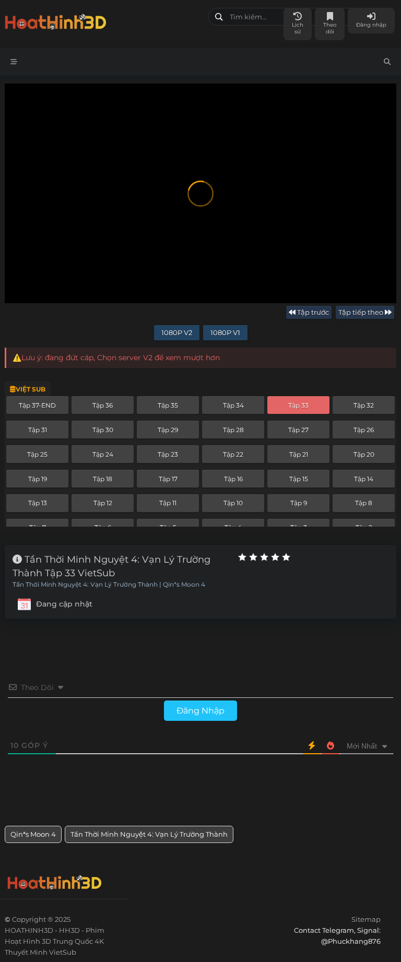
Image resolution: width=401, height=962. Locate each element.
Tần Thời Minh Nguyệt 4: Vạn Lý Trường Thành (149, 834)
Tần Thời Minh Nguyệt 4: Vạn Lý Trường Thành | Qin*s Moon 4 (109, 584)
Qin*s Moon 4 (33, 834)
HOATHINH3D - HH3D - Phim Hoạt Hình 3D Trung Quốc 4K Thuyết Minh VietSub (102, 19)
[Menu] (14, 62)
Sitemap (366, 919)
